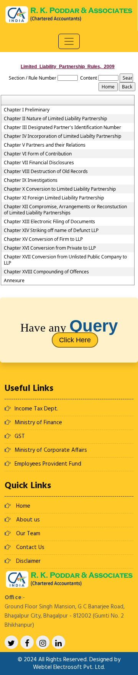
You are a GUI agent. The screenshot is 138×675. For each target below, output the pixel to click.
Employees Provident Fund (48, 464)
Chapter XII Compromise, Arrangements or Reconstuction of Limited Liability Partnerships (65, 210)
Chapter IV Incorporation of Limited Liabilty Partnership (62, 136)
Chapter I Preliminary (26, 110)
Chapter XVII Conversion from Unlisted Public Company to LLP (65, 260)
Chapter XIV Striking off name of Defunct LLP (51, 230)
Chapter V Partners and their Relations (44, 145)
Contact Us (30, 547)
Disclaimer (28, 561)
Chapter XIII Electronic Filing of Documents (49, 222)
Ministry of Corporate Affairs (51, 450)
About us (28, 520)
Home (23, 506)
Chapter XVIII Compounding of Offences (46, 272)
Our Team (28, 533)
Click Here (75, 340)
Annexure (14, 281)
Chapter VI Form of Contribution (38, 154)
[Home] (68, 14)
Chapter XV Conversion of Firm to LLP (43, 239)
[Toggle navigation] (69, 41)
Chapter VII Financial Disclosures (39, 163)
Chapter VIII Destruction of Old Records (46, 171)
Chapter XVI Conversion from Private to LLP (50, 248)
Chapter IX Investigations (31, 180)
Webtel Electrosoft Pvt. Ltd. (69, 667)
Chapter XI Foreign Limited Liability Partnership (54, 198)
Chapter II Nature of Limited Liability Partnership (55, 119)
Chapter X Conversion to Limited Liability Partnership (60, 189)
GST (20, 436)
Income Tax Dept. (36, 408)
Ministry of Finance (38, 422)
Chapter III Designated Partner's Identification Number (62, 127)
